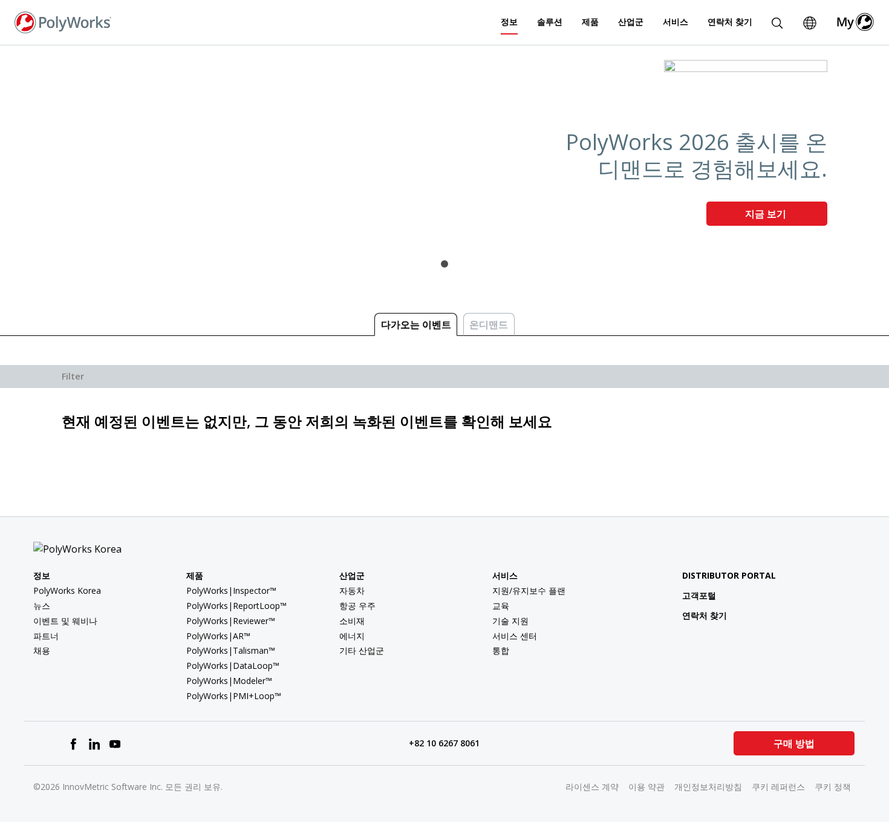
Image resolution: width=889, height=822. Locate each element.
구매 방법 (794, 743)
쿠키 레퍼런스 (778, 786)
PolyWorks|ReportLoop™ (236, 605)
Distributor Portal (729, 575)
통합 (500, 650)
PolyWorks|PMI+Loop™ (233, 696)
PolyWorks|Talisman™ (230, 650)
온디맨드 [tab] (488, 324)
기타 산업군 (361, 650)
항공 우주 (357, 605)
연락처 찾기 (730, 21)
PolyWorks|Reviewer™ (230, 620)
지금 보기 (767, 213)
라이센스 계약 (592, 786)
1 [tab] (444, 264)
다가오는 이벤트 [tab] (416, 324)
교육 (500, 605)
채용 (41, 650)
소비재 (352, 620)
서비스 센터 (514, 636)
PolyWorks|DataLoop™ (232, 665)
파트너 (46, 636)
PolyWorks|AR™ (218, 636)
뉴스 (41, 605)
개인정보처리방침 (708, 786)
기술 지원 (510, 620)
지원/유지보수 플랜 (528, 590)
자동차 (352, 590)
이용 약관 (646, 786)
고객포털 (699, 595)
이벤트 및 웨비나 (65, 620)
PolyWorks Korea (67, 590)
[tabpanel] (444, 147)
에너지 (352, 636)
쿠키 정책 (833, 786)
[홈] (63, 21)
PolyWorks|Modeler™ (229, 680)
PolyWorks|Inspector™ (231, 590)
